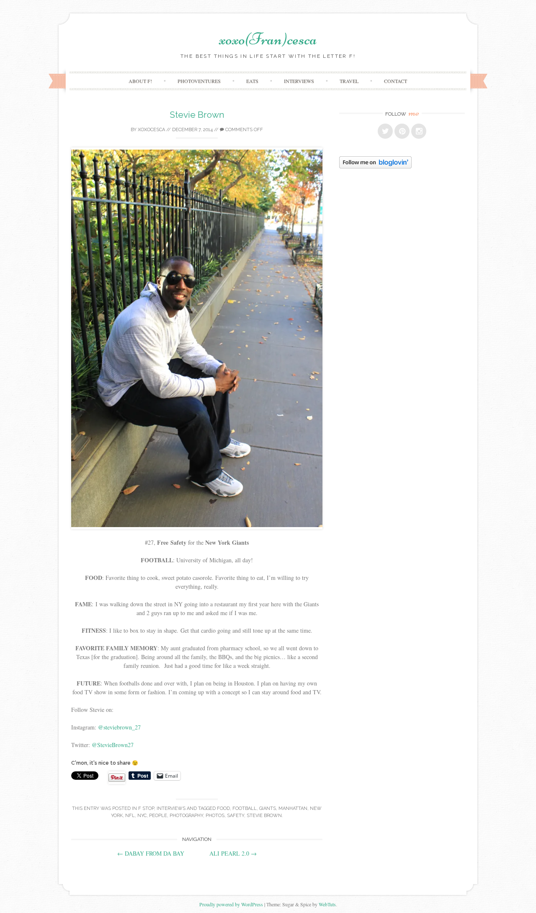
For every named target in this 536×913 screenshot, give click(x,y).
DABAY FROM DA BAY (150, 853)
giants (267, 808)
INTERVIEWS (299, 81)
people (158, 815)
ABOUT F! (140, 81)
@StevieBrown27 (113, 745)
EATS (252, 81)
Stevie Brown (197, 114)
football (244, 808)
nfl (130, 815)
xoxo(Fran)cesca (268, 39)
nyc (142, 815)
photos (215, 815)
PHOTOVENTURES (199, 81)
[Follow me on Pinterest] (402, 131)
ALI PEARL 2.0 (233, 853)
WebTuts (327, 904)
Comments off (243, 129)
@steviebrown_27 (119, 727)
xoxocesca (151, 129)
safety (235, 815)
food (223, 808)
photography (186, 815)
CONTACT (395, 81)
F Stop (146, 808)
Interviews (171, 808)
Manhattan (292, 808)
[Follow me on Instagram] (418, 131)
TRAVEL (349, 81)
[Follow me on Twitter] (385, 131)
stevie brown (264, 815)
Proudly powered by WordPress (231, 904)
